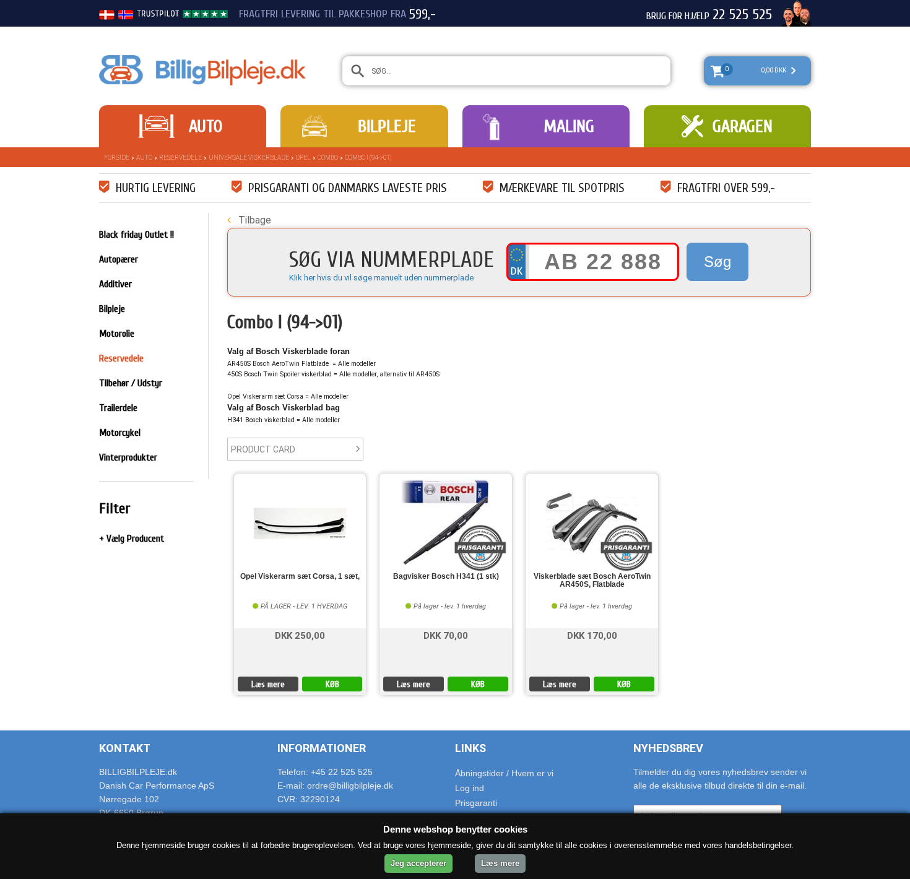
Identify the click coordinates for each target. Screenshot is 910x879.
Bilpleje (387, 126)
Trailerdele (118, 408)
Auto (205, 126)
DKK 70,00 (445, 634)
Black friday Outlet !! (136, 234)
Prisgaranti (476, 803)
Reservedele (180, 157)
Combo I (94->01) (368, 157)
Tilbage (253, 220)
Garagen (743, 126)
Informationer (321, 748)
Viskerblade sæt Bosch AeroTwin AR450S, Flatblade (592, 581)
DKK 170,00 (592, 634)
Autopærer (118, 259)
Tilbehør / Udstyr (130, 383)
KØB (332, 684)
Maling (569, 126)
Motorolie (116, 333)
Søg (717, 261)
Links (470, 748)
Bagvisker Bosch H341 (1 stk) (446, 577)
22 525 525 (742, 14)
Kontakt (124, 748)
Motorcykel (120, 432)
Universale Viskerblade (249, 157)
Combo (328, 157)
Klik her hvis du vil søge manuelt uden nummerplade (381, 277)
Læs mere (268, 684)
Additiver (115, 284)
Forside (116, 157)
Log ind (469, 788)
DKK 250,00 (300, 634)
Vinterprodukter (128, 457)
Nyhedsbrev (668, 748)
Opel (303, 157)
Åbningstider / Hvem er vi (504, 773)
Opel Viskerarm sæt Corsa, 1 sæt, (300, 577)
